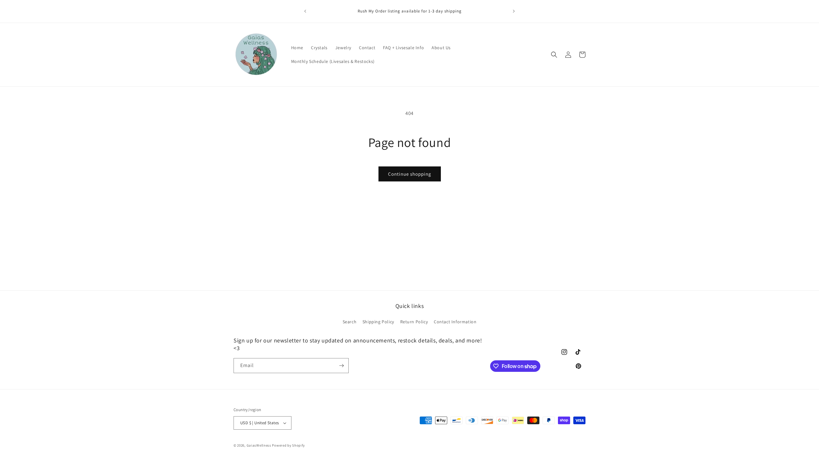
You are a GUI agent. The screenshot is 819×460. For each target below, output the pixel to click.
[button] (554, 55)
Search (350, 321)
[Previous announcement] (305, 11)
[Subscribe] (341, 365)
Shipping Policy (378, 321)
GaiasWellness (259, 445)
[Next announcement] (514, 11)
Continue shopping (409, 174)
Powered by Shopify (288, 445)
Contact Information (455, 321)
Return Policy (414, 321)
